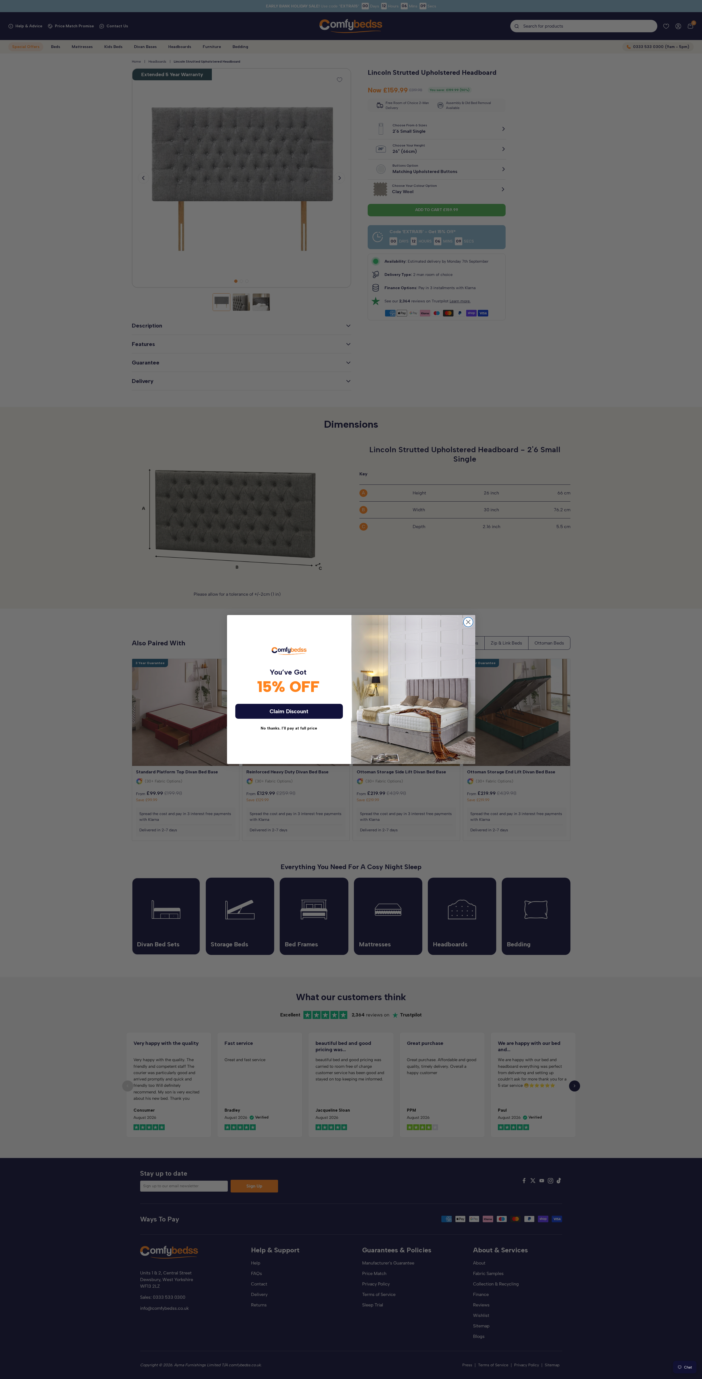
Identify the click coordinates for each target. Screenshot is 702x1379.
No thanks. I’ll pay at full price (289, 728)
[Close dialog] (468, 622)
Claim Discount (288, 711)
